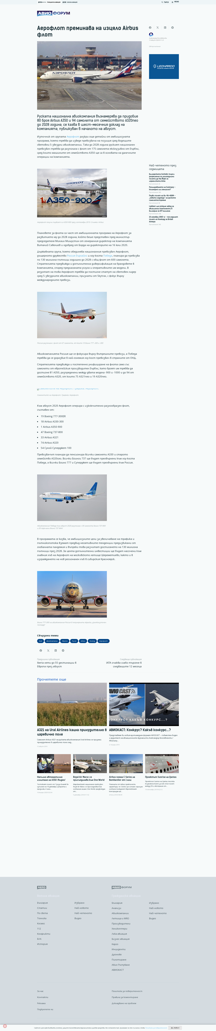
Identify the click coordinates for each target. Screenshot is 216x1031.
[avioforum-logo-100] (53, 13)
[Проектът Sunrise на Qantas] (162, 772)
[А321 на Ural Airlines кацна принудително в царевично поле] (72, 715)
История (42, 944)
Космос (41, 923)
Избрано (79, 902)
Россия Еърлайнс (77, 255)
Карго (115, 944)
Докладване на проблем (124, 1003)
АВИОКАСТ (118, 969)
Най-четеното (83, 913)
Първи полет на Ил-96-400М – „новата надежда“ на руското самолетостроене (162, 197)
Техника (41, 918)
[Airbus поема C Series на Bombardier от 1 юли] (126, 775)
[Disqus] (108, 835)
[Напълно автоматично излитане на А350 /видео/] (54, 773)
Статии (42, 907)
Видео (77, 918)
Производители (121, 923)
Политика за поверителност (127, 991)
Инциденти (119, 949)
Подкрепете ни (45, 1009)
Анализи (116, 908)
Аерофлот (73, 136)
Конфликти (43, 933)
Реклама (41, 1003)
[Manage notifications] (5, 1026)
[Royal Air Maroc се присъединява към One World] (90, 775)
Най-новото (81, 907)
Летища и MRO (120, 918)
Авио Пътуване (121, 964)
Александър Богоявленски (158, 38)
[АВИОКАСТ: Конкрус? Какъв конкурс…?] (144, 715)
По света (42, 913)
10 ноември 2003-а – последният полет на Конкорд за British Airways (163, 219)
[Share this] (41, 650)
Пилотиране (119, 959)
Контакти (42, 997)
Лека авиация (119, 933)
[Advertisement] (164, 116)
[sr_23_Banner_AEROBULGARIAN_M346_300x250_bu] (164, 66)
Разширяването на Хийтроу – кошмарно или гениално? (162, 188)
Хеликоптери (119, 928)
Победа (107, 255)
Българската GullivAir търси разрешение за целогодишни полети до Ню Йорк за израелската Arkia (161, 177)
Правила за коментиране (125, 997)
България (42, 902)
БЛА (39, 938)
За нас (40, 991)
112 (39, 928)
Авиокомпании (120, 913)
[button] (175, 2)
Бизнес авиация (120, 938)
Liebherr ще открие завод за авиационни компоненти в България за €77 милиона (161, 208)
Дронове (117, 954)
